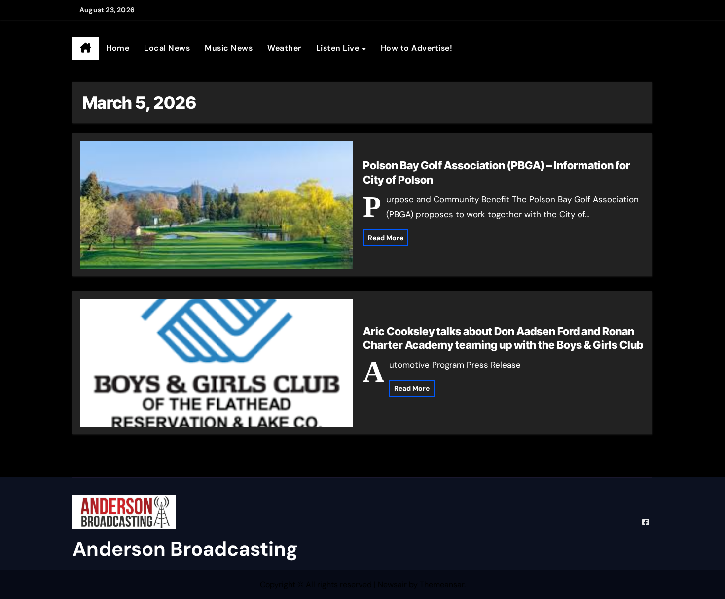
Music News (229, 48)
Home (117, 48)
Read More (385, 237)
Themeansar (442, 584)
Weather (284, 48)
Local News (167, 48)
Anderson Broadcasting (185, 549)
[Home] (85, 48)
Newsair (392, 584)
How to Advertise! (417, 48)
